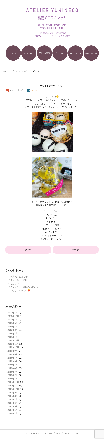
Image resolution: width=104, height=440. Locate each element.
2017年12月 (13, 382)
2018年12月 (13, 340)
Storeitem (60, 53)
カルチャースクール (75, 53)
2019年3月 (12, 330)
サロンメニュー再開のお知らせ (23, 287)
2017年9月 (12, 392)
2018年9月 (12, 351)
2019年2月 (12, 333)
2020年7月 (12, 319)
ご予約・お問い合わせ (91, 53)
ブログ (34, 90)
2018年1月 (12, 379)
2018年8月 (12, 354)
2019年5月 (12, 323)
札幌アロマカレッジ (29, 53)
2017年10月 (13, 389)
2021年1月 (12, 312)
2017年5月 (12, 406)
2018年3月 (12, 372)
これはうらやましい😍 (19, 290)
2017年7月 (12, 399)
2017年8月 (12, 396)
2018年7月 (12, 358)
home (13, 53)
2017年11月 (13, 385)
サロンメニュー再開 (17, 280)
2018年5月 (12, 365)
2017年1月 (12, 410)
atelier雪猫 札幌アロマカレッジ (62, 433)
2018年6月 (12, 361)
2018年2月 (12, 375)
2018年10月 (13, 347)
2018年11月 (13, 344)
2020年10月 (13, 316)
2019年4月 (12, 326)
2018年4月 (12, 368)
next (74, 250)
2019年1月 (12, 337)
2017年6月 (12, 403)
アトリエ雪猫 (44, 53)
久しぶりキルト (15, 283)
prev (30, 250)
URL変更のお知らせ (18, 276)
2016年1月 (12, 413)
